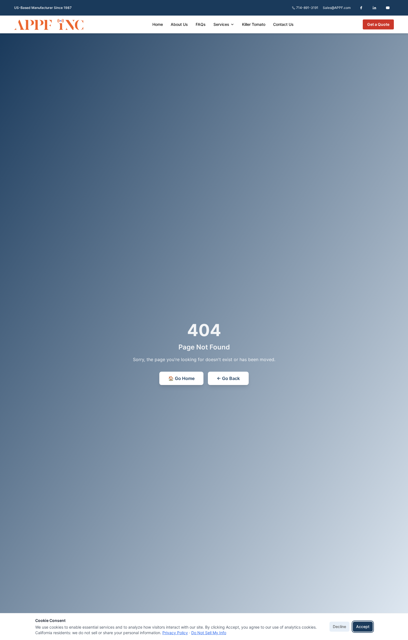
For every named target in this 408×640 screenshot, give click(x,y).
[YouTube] (388, 8)
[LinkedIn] (374, 8)
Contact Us (283, 24)
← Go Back (228, 378)
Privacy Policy (175, 632)
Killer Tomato (253, 24)
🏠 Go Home (181, 378)
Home (157, 24)
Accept (362, 626)
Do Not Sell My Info (208, 632)
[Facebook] (361, 8)
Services (221, 24)
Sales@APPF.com (337, 8)
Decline (339, 626)
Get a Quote (378, 24)
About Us (179, 24)
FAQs (201, 24)
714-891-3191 (307, 8)
